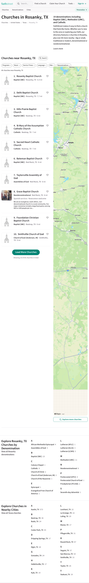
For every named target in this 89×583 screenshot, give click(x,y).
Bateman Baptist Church (26, 162)
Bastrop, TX (36, 518)
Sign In (81, 3)
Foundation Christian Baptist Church (26, 221)
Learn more (58, 48)
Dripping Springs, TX (39, 538)
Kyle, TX (34, 572)
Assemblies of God (38, 448)
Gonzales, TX (36, 555)
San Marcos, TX (66, 554)
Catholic (34, 468)
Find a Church (40, 3)
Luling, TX (64, 516)
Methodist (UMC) (67, 460)
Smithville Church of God (26, 238)
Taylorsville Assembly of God (26, 179)
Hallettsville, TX (37, 564)
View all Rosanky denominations (8, 453)
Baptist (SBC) (36, 456)
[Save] (47, 76)
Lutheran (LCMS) (67, 451)
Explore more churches (71, 419)
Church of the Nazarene (40, 478)
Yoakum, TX (65, 574)
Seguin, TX (64, 550)
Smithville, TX (66, 557)
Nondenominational (68, 468)
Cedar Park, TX (37, 530)
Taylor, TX (64, 566)
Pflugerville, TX (66, 533)
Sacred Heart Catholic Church (26, 146)
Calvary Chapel (37, 465)
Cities (29, 10)
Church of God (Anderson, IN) (43, 475)
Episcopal (35, 487)
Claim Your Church (57, 3)
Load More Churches (26, 252)
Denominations (17, 10)
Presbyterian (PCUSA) (69, 483)
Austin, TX (35, 509)
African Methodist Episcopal (42, 444)
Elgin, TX (34, 547)
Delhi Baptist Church (26, 96)
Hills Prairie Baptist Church (26, 113)
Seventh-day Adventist (69, 492)
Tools (70, 3)
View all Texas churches (11, 513)
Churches (5, 10)
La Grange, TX (66, 513)
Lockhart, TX (65, 509)
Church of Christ (37, 472)
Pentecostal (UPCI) (68, 477)
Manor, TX (64, 525)
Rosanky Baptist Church (26, 80)
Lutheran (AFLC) (67, 444)
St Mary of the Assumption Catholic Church (26, 129)
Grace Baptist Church (26, 200)
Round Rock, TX (66, 542)
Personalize (82, 10)
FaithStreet (7, 4)
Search (44, 58)
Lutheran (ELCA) (67, 448)
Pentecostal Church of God (71, 480)
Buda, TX (34, 521)
